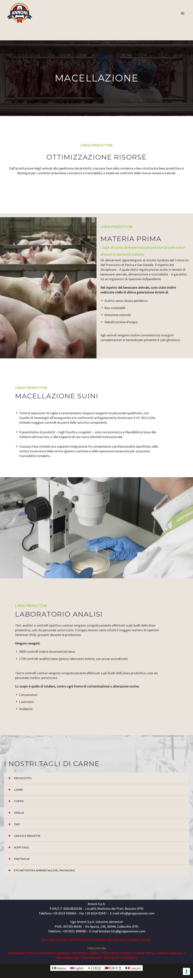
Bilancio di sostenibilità (120, 957)
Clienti (93, 953)
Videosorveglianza (170, 953)
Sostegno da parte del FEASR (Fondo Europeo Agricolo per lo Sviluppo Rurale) (96, 939)
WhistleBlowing (67, 957)
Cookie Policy (144, 953)
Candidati (61, 953)
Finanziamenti (91, 957)
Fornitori (124, 953)
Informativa (46, 953)
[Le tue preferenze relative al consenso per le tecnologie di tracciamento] (186, 971)
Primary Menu (182, 13)
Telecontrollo (96, 948)
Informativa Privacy (21, 953)
